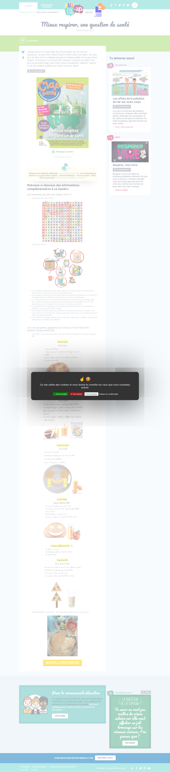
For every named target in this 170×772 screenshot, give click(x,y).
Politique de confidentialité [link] (108, 394)
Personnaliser (91, 394)
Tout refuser (77, 394)
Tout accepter (61, 394)
